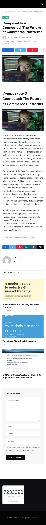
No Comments (31, 41)
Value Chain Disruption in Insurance (19, 341)
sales (32, 238)
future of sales (21, 238)
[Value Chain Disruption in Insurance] (23, 326)
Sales (5, 17)
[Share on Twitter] (20, 50)
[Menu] (4, 4)
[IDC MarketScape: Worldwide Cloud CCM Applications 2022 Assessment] (23, 360)
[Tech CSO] (24, 4)
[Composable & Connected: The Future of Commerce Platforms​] (23, 68)
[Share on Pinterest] (32, 50)
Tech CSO (13, 38)
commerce (8, 238)
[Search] (42, 4)
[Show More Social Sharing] (41, 50)
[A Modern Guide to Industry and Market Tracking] (23, 290)
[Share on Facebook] (8, 50)
